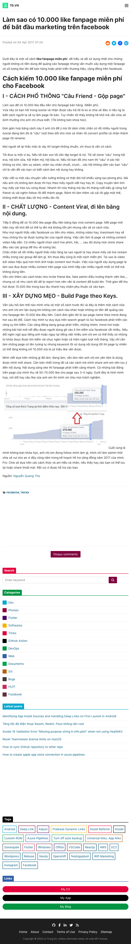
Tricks (24, 492)
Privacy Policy (87, 932)
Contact (47, 932)
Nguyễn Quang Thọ (26, 476)
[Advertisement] (65, 518)
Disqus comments (65, 554)
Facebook (12, 492)
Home (23, 932)
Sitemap (106, 932)
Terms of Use (66, 932)
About (35, 932)
